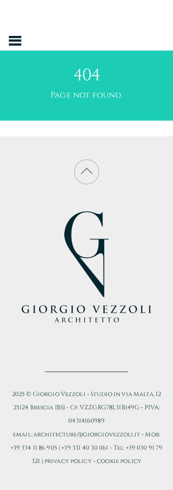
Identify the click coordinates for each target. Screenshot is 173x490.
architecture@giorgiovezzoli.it (86, 435)
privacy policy (68, 461)
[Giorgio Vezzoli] (87, 33)
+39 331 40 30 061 (84, 448)
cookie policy (119, 461)
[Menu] (15, 40)
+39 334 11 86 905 (34, 448)
